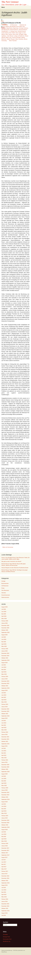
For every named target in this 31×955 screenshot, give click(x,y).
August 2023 (5, 690)
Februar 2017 (5, 871)
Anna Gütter (19, 26)
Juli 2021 (4, 748)
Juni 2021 (4, 750)
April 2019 (4, 811)
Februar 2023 (5, 704)
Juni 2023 (4, 695)
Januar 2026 (5, 623)
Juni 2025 (4, 639)
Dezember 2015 (5, 903)
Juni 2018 (4, 834)
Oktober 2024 (5, 658)
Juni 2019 (4, 806)
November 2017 (5, 850)
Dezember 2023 (5, 681)
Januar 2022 (5, 734)
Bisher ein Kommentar (8, 547)
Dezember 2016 (5, 876)
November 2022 (5, 711)
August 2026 (5, 607)
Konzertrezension (6, 595)
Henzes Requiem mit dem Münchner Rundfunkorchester (15, 567)
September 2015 (5, 910)
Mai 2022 (4, 725)
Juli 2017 (4, 859)
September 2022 (5, 716)
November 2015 (5, 906)
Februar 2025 (5, 648)
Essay (3, 588)
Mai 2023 (4, 697)
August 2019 (5, 801)
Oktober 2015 (5, 908)
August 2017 (5, 857)
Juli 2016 (4, 887)
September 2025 (5, 632)
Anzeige (3, 581)
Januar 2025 (5, 651)
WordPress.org (6, 941)
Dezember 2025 (5, 625)
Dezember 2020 (5, 764)
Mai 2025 (4, 641)
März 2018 (4, 841)
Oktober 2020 (5, 769)
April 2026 (4, 616)
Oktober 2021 (5, 741)
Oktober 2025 (5, 630)
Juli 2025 (4, 637)
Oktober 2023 (5, 685)
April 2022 (4, 727)
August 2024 (5, 662)
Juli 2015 (4, 915)
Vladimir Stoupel (11, 39)
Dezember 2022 (5, 709)
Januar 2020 (5, 790)
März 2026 (4, 618)
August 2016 (5, 885)
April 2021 (4, 755)
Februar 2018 (5, 843)
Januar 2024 (5, 678)
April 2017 (4, 866)
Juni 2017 (4, 862)
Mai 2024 (4, 669)
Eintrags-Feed (6, 936)
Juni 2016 (4, 889)
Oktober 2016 (5, 880)
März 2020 (4, 785)
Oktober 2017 (5, 852)
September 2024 (5, 660)
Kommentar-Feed (7, 939)
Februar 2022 (5, 732)
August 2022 (5, 718)
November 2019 (5, 794)
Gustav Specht (5, 32)
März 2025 (4, 646)
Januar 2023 (5, 706)
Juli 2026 (4, 609)
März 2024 (4, 674)
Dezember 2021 (5, 736)
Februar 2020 (5, 787)
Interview (4, 592)
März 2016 (4, 896)
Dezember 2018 (5, 820)
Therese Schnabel (16, 37)
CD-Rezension (5, 585)
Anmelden (5, 934)
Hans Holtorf (12, 32)
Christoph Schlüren (23, 28)
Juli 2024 (4, 664)
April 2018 (4, 838)
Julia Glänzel (10, 36)
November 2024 (5, 655)
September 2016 (5, 882)
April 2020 (4, 783)
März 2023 (4, 702)
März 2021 (4, 757)
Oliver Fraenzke (13, 40)
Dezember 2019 (5, 792)
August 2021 (5, 746)
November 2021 (5, 739)
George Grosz (13, 31)
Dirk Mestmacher (6, 29)
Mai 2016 (4, 892)
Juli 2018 (4, 831)
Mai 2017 (4, 864)
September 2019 (5, 799)
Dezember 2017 (5, 848)
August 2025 (5, 634)
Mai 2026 (4, 613)
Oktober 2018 (5, 825)
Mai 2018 (4, 836)
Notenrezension (5, 597)
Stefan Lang (8, 37)
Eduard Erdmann (14, 29)
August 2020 (5, 773)
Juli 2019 (4, 804)
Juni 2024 (4, 667)
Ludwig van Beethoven (19, 36)
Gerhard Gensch (22, 31)
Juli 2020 (4, 776)
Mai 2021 (4, 753)
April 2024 (4, 671)
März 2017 (4, 869)
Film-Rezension (5, 590)
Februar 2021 (5, 760)
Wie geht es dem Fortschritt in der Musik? (11, 561)
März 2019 (4, 813)
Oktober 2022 (5, 713)
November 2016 (5, 878)
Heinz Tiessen (8, 34)
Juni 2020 (4, 778)
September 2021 (5, 743)
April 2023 (4, 699)
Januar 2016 (5, 901)
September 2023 (5, 688)
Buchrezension (5, 583)
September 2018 (5, 827)
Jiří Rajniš (21, 34)
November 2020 (5, 767)
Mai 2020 (4, 780)
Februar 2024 (5, 676)
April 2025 (4, 644)
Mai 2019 (4, 808)
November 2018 (5, 822)
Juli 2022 (4, 720)
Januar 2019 (5, 818)
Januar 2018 (5, 845)
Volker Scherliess (19, 39)
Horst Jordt (15, 34)
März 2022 (4, 729)
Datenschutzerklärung (7, 950)
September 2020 (5, 771)
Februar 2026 (5, 620)
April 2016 (4, 894)
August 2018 (5, 829)
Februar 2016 (5, 899)
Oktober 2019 (5, 797)
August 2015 (5, 913)
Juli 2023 (4, 692)
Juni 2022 (4, 722)
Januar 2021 (5, 762)
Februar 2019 (5, 815)
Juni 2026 (4, 611)
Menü (3, 7)
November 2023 (5, 683)
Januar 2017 (5, 873)
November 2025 (5, 627)
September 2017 (5, 855)
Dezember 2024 (5, 653)
